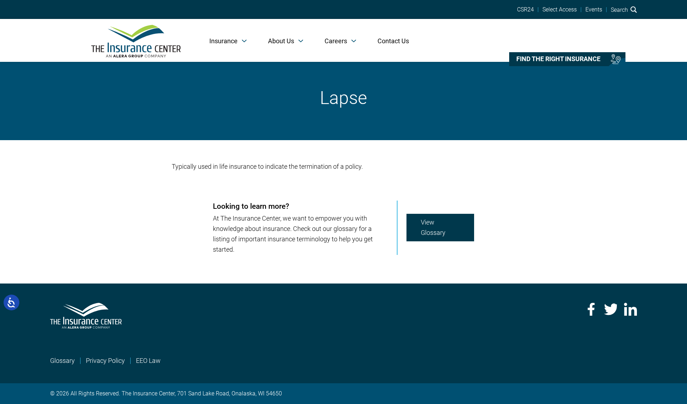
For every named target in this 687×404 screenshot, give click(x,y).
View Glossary (433, 227)
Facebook (590, 309)
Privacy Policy (105, 360)
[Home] (136, 40)
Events (593, 10)
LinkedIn (630, 309)
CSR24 (525, 10)
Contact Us (393, 41)
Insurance (223, 41)
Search (620, 9)
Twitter (610, 309)
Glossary (62, 360)
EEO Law (148, 360)
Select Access (559, 10)
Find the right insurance (558, 59)
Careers (336, 41)
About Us (281, 41)
